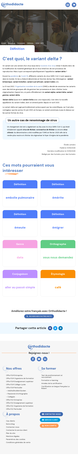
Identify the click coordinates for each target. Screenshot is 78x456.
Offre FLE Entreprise (14, 400)
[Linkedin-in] (45, 359)
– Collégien (10, 397)
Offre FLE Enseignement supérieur (19, 403)
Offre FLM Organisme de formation (20, 378)
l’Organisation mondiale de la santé (28, 86)
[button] (67, 4)
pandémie (14, 76)
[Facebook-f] (33, 359)
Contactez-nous (12, 427)
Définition (17, 49)
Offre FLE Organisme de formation (19, 406)
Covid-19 (24, 76)
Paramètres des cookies (15, 439)
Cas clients (10, 421)
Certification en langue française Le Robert (55, 387)
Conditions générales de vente (18, 442)
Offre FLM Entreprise (14, 375)
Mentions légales (12, 436)
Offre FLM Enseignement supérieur (19, 381)
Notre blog (10, 424)
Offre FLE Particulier (14, 409)
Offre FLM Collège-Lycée (16, 384)
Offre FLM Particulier (14, 387)
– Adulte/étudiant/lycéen (16, 391)
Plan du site (10, 433)
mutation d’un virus (47, 66)
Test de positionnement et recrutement (51, 376)
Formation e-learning (49, 380)
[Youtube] (39, 359)
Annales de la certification (51, 383)
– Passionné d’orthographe (16, 394)
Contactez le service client (16, 430)
